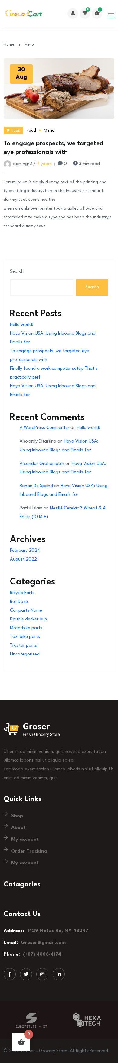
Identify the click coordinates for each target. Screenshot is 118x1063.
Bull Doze (19, 602)
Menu (49, 130)
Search (17, 271)
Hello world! (22, 325)
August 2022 (23, 559)
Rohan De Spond (36, 486)
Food (31, 130)
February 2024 (25, 550)
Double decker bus (28, 619)
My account (25, 839)
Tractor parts (23, 645)
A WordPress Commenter (44, 428)
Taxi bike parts (25, 637)
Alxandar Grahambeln (42, 464)
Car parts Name (26, 610)
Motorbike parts (26, 628)
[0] (85, 13)
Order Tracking (29, 851)
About (18, 827)
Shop (17, 816)
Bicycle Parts (22, 593)
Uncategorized (25, 654)
